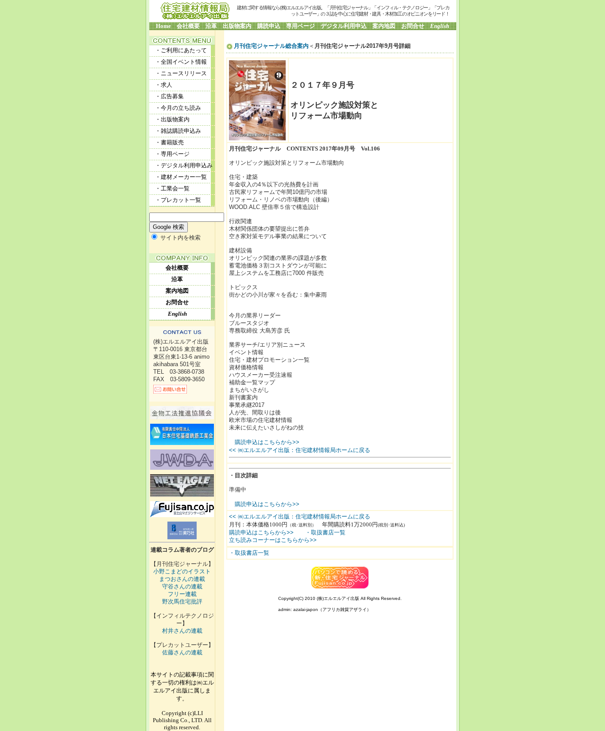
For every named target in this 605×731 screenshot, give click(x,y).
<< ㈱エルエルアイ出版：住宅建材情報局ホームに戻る (299, 450)
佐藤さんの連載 (182, 653)
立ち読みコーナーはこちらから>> (273, 540)
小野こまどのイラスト (182, 572)
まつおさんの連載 (182, 579)
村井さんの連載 (182, 631)
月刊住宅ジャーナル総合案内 (271, 46)
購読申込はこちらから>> (267, 442)
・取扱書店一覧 (325, 532)
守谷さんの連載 (182, 587)
